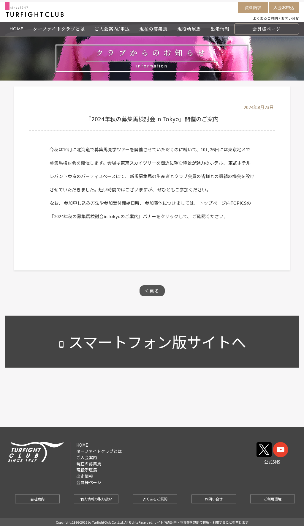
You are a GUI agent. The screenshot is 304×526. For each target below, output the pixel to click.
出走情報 (219, 29)
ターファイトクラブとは (59, 29)
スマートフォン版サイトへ (152, 341)
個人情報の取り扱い (96, 498)
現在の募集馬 (153, 29)
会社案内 (37, 498)
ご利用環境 (272, 498)
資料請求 (253, 7)
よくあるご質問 (265, 18)
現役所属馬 (189, 29)
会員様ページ (266, 29)
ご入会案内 (86, 457)
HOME (16, 29)
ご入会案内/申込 (112, 29)
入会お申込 (283, 7)
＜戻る (152, 291)
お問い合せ (290, 18)
